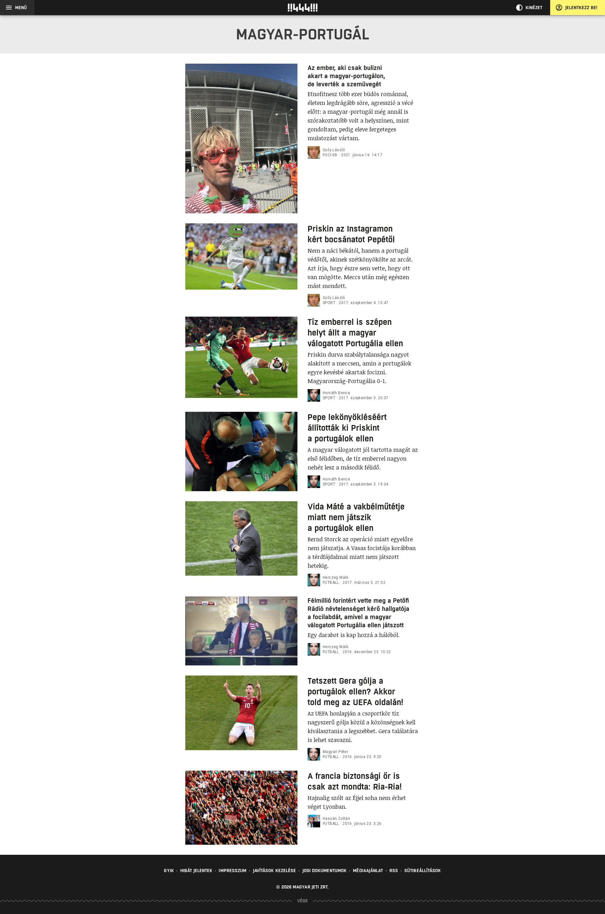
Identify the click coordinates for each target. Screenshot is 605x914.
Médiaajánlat (368, 870)
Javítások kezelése (274, 870)
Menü (21, 7)
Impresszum (232, 870)
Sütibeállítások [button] (422, 870)
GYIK (169, 870)
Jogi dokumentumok (324, 870)
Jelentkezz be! (581, 7)
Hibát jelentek (196, 870)
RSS (393, 870)
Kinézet (534, 7)
